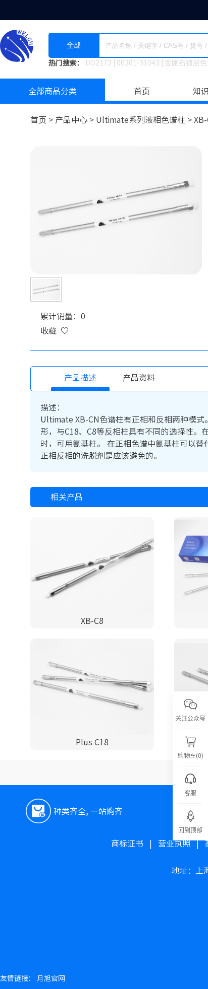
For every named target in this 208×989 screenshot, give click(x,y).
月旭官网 (51, 978)
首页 (142, 91)
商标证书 (134, 843)
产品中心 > (75, 120)
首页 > (42, 120)
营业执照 (181, 843)
